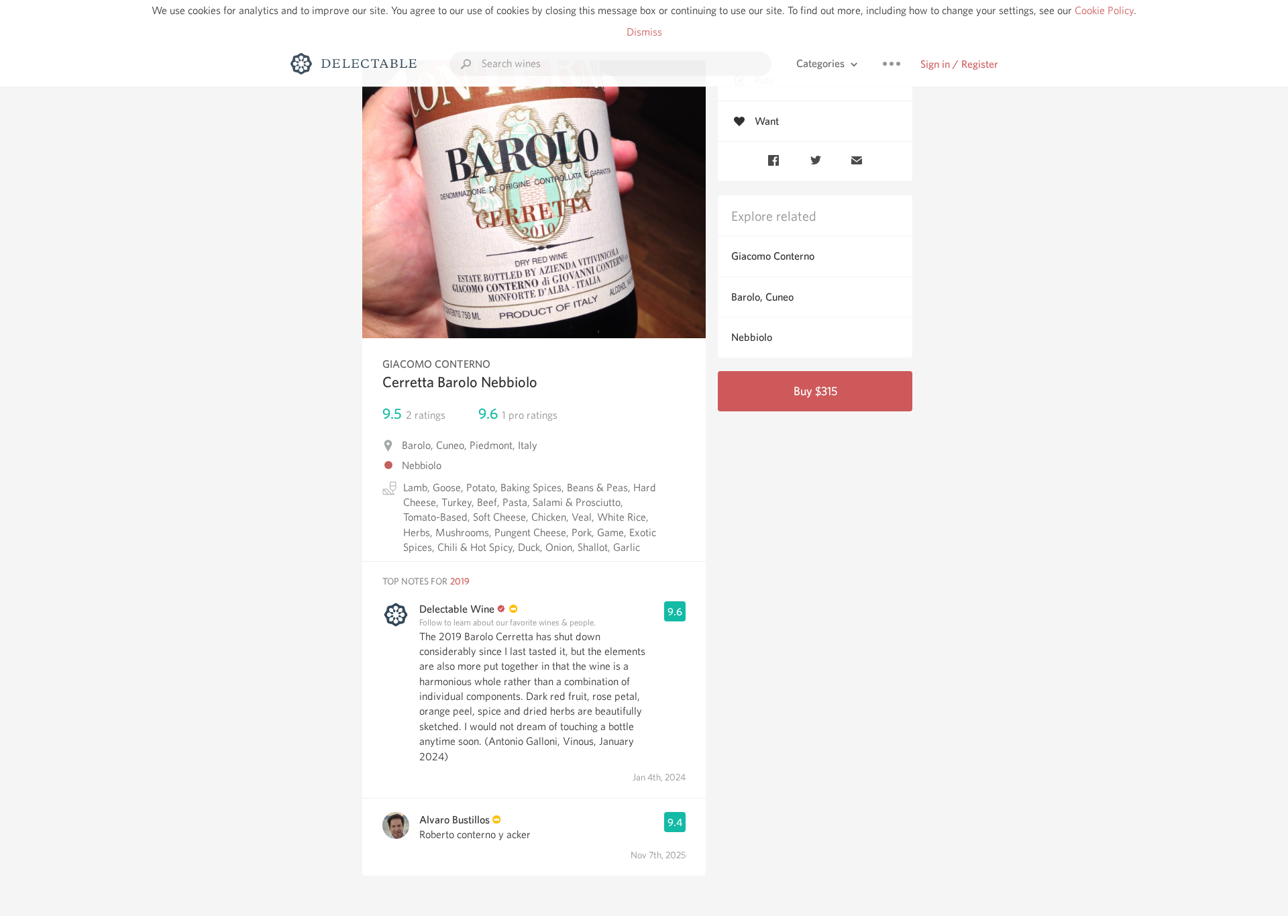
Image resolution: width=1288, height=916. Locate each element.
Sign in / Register (959, 64)
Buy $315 (815, 391)
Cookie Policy (1104, 10)
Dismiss (644, 32)
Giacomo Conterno (772, 256)
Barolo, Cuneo (762, 297)
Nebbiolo (751, 337)
